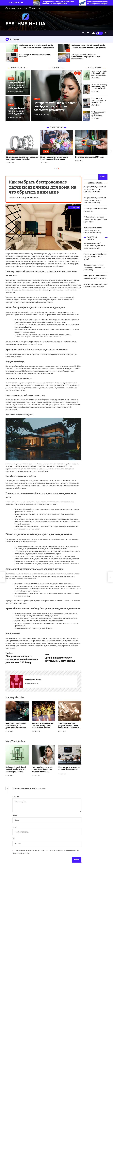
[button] (75, 73)
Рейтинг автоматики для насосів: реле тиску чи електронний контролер (64, 3)
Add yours (42, 789)
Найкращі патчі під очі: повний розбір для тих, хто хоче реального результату (36, 46)
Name (14, 815)
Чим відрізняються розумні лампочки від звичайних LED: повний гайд (68, 726)
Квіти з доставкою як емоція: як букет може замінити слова (54, 158)
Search (102, 177)
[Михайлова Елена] (16, 681)
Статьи (11, 78)
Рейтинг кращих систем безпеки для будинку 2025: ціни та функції (43, 725)
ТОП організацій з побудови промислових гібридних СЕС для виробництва (85, 56)
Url (13, 839)
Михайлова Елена (32, 197)
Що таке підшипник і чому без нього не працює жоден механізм (22, 158)
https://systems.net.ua (31, 683)
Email (14, 827)
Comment (16, 796)
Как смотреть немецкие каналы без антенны (98, 100)
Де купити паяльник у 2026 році (89, 157)
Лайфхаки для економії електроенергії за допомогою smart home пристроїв (16, 726)
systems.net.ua (25, 23)
